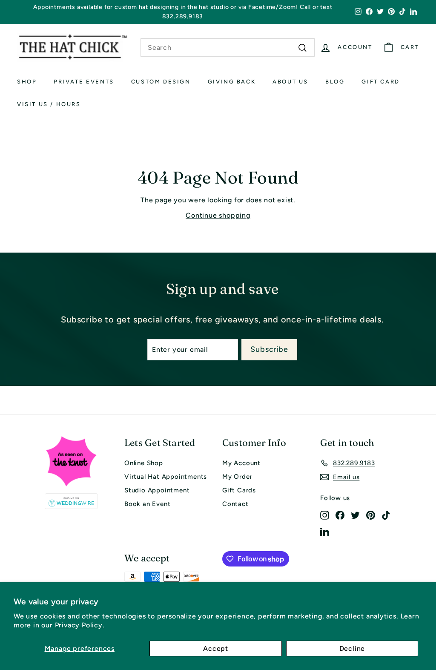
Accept (215, 648)
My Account (241, 463)
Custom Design (161, 81)
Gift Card (380, 81)
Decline (352, 648)
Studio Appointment (156, 490)
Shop (27, 81)
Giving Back (232, 81)
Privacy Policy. (80, 625)
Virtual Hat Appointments (165, 476)
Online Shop (143, 463)
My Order (237, 476)
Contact (235, 504)
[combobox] (228, 47)
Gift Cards (239, 490)
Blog (334, 81)
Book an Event (147, 504)
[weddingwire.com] (71, 501)
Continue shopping (218, 215)
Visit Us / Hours (49, 104)
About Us (290, 81)
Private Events (84, 81)
